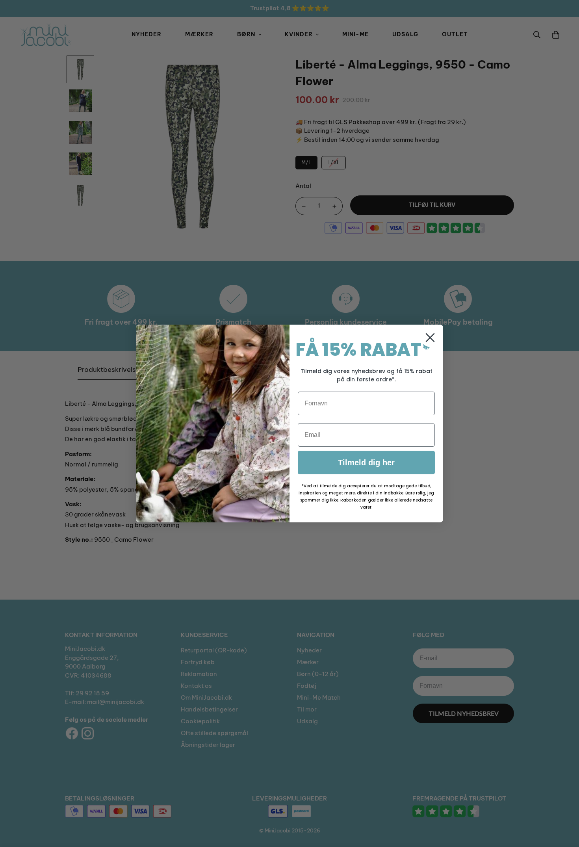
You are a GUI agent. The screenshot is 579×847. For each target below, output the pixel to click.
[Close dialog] (430, 337)
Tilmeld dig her (366, 462)
